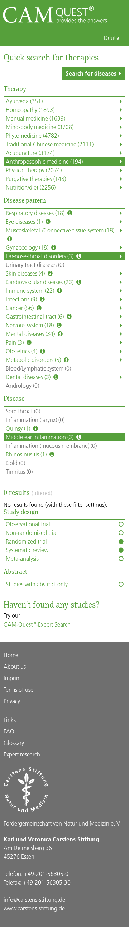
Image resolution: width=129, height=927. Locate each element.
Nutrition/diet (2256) (31, 187)
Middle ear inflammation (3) (40, 437)
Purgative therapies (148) (36, 178)
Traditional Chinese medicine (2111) (50, 144)
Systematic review (27, 550)
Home (11, 655)
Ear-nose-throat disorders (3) (40, 256)
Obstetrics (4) (22, 351)
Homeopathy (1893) (30, 109)
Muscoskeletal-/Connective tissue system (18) (60, 230)
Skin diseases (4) (26, 273)
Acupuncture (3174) (30, 152)
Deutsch (114, 38)
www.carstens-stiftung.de (34, 908)
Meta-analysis (22, 558)
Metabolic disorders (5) (34, 359)
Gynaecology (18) (28, 247)
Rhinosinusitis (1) (27, 454)
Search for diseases (91, 73)
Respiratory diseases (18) (36, 213)
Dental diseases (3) (29, 377)
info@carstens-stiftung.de (34, 899)
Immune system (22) (31, 290)
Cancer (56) (20, 308)
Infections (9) (22, 299)
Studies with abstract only (37, 584)
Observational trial (28, 524)
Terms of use (18, 689)
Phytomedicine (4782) (32, 135)
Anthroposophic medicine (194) (44, 161)
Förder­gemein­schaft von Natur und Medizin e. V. (62, 823)
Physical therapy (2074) (34, 170)
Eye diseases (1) (25, 221)
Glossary (14, 742)
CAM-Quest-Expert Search (37, 624)
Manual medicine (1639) (35, 118)
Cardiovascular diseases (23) (40, 282)
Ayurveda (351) (24, 101)
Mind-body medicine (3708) (39, 127)
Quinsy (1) (19, 428)
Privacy (12, 701)
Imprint (12, 678)
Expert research (22, 754)
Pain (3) (15, 342)
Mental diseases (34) (31, 333)
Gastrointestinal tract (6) (35, 316)
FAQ (9, 731)
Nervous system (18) (30, 325)
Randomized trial (26, 541)
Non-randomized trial (32, 532)
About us (15, 666)
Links (10, 719)
